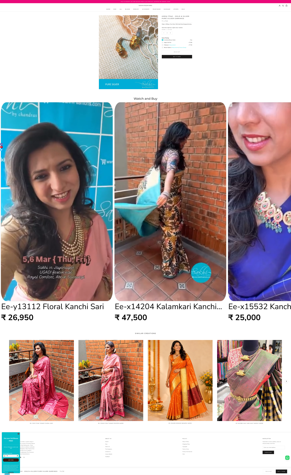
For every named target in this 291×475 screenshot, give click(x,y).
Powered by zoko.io (11, 472)
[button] (4, 456)
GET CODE (10, 460)
